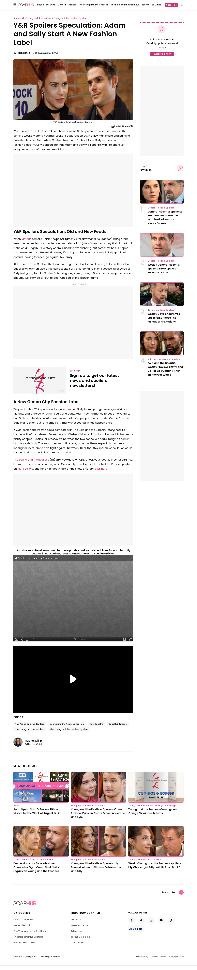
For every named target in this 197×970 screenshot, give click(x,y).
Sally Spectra (96, 724)
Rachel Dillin (24, 52)
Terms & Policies (80, 937)
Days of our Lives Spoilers (161, 310)
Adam (67, 409)
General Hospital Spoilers (161, 207)
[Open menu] (14, 4)
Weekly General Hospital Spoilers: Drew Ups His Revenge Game (164, 268)
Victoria (26, 239)
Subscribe (171, 4)
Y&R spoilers (25, 468)
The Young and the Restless (93, 4)
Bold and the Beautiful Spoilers (164, 359)
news (16, 805)
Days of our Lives (46, 4)
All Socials (135, 929)
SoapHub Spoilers (118, 724)
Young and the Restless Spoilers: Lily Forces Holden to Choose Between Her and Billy (96, 867)
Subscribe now (162, 54)
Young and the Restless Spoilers (67, 724)
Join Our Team (79, 925)
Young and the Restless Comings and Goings (152, 805)
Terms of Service (158, 956)
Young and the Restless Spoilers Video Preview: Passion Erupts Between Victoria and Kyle (98, 813)
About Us (76, 919)
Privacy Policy (142, 956)
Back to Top (169, 892)
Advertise (76, 931)
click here (101, 468)
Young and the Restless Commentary (33, 859)
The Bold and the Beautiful (125, 4)
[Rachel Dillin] (19, 742)
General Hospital (67, 4)
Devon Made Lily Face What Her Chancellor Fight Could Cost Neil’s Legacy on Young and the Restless (36, 867)
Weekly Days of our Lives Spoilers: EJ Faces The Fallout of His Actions (164, 317)
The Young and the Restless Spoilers (69, 729)
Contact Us (77, 942)
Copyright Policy (176, 956)
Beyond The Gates (151, 4)
